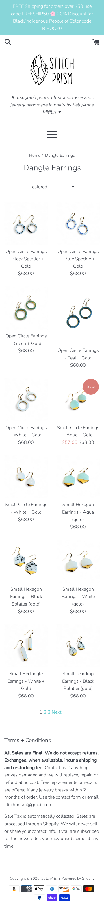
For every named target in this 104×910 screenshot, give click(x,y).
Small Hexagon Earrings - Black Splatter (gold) (26, 596)
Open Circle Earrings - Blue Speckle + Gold (78, 259)
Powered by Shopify (78, 878)
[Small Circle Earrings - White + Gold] (26, 476)
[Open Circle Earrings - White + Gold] (26, 399)
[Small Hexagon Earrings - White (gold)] (78, 561)
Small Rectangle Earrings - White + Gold (26, 681)
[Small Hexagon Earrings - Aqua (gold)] (78, 476)
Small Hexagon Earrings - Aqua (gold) (78, 512)
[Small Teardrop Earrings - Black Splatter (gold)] (78, 645)
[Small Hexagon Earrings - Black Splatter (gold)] (26, 561)
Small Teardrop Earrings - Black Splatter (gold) (78, 681)
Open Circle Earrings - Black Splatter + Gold (26, 259)
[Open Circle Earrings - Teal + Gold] (78, 315)
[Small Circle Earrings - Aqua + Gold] (78, 399)
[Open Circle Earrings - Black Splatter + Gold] (26, 223)
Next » (58, 712)
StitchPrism (50, 878)
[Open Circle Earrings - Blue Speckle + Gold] (78, 223)
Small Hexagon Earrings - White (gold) (78, 596)
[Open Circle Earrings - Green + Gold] (26, 308)
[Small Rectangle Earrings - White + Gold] (26, 645)
